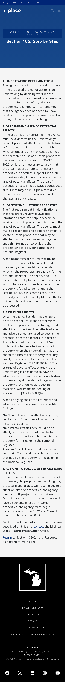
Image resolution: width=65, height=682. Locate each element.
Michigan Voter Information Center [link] (32, 634)
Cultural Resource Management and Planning (33, 33)
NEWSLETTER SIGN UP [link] (32, 607)
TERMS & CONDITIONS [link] (33, 627)
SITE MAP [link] (33, 621)
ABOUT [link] (32, 601)
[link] (12, 10)
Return (7, 537)
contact (39, 526)
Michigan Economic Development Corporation (22, 2)
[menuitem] (52, 10)
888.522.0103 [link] (34, 655)
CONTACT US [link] (32, 614)
